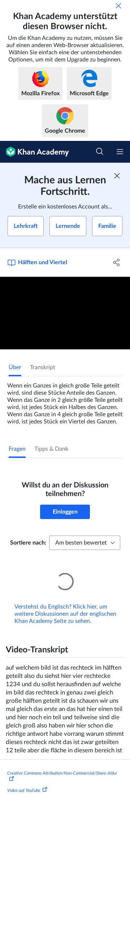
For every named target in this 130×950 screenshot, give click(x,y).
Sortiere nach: (28, 543)
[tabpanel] (65, 400)
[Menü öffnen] (120, 151)
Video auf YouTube (23, 780)
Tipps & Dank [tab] (51, 449)
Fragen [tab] (17, 449)
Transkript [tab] (42, 367)
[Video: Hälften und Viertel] (65, 313)
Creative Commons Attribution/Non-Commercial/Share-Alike (62, 763)
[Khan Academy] (34, 151)
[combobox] (84, 543)
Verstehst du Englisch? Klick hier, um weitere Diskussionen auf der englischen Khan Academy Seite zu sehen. (65, 604)
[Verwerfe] (118, 6)
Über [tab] (15, 367)
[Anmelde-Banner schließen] (117, 176)
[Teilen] (116, 262)
